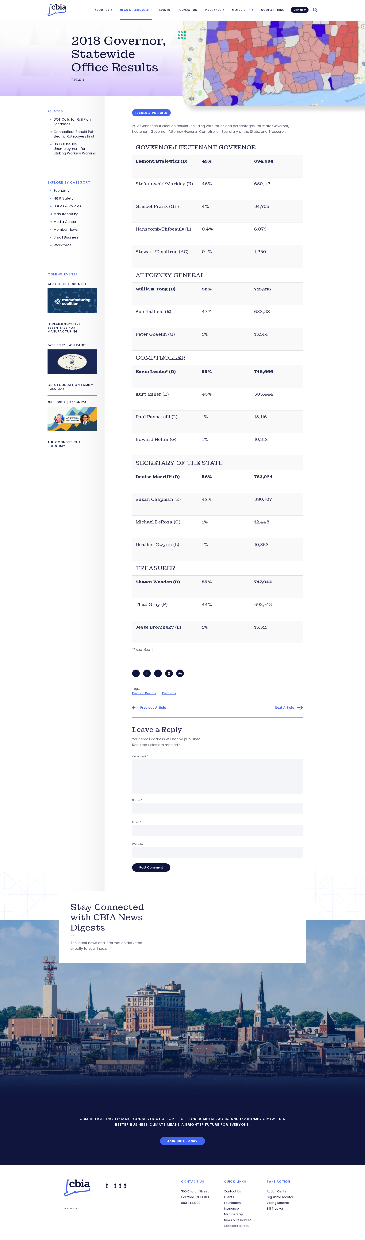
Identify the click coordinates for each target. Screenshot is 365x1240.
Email (136, 822)
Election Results (144, 693)
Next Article (284, 708)
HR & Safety (63, 198)
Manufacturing (66, 214)
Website (137, 844)
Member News (66, 229)
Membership (241, 10)
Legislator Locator (280, 1197)
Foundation (187, 10)
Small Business (66, 237)
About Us (102, 10)
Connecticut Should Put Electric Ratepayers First (74, 134)
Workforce (62, 245)
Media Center (65, 222)
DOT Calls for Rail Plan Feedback (72, 121)
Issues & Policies (67, 206)
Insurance (213, 10)
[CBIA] (57, 10)
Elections (169, 693)
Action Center (277, 1191)
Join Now (300, 10)
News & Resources (134, 10)
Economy (61, 190)
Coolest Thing (273, 10)
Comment (140, 756)
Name (137, 800)
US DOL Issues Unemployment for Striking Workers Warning (75, 149)
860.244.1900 (190, 1203)
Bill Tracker (275, 1208)
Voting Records (278, 1203)
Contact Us (232, 1191)
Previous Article (153, 708)
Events (164, 10)
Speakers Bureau (236, 1226)
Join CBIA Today (182, 1141)
